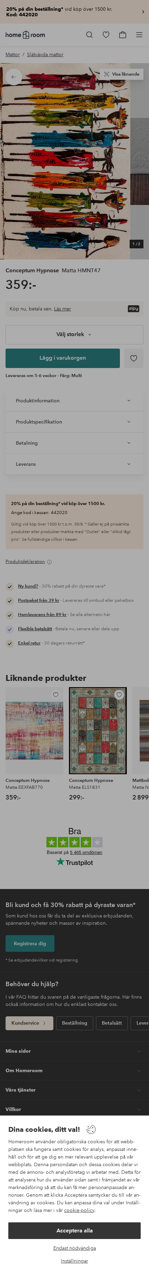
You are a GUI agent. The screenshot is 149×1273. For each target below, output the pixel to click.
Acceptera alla (74, 1230)
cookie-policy (79, 1210)
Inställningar (74, 1261)
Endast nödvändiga (74, 1248)
